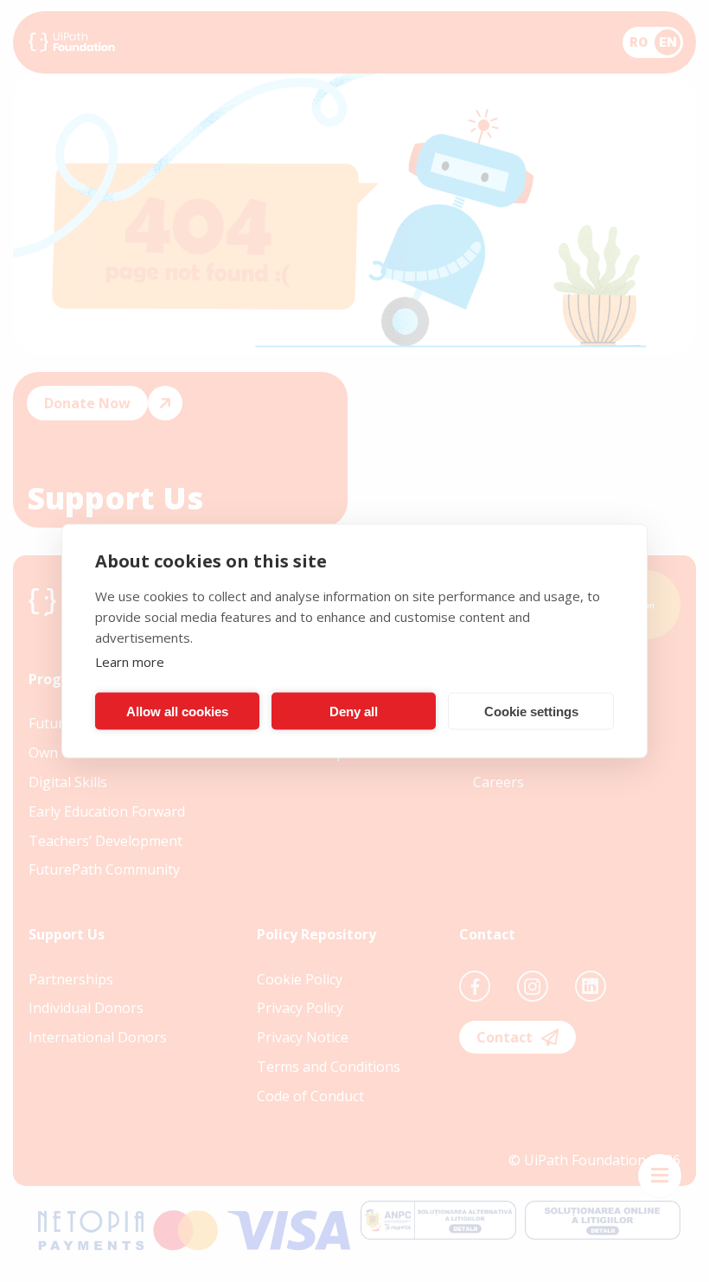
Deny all (353, 710)
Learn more (129, 661)
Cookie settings (531, 710)
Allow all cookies (177, 710)
